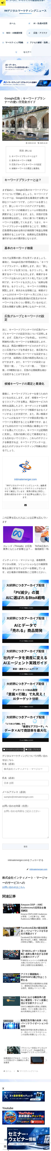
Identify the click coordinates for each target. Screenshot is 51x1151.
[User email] (25, 505)
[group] (18, 539)
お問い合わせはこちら (13, 887)
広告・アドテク (34, 749)
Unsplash (43, 138)
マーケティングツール (14, 749)
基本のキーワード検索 (21, 160)
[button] (43, 539)
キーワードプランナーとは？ (24, 156)
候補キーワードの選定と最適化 (25, 168)
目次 (21, 150)
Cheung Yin (30, 138)
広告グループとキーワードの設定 (26, 164)
